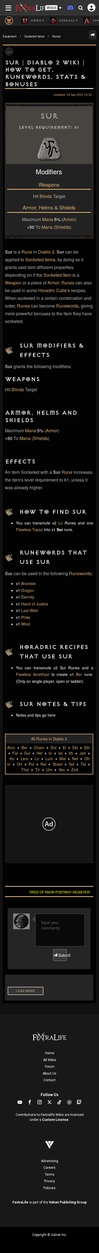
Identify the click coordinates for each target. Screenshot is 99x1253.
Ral (43, 764)
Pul (31, 764)
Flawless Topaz (29, 529)
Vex (62, 769)
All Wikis (49, 1060)
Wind (25, 624)
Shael (57, 764)
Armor (29, 207)
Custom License (55, 1120)
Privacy (49, 1181)
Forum (49, 1067)
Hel (39, 753)
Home (49, 1053)
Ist (60, 753)
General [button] (66, 21)
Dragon (27, 590)
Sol (71, 764)
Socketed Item (57, 275)
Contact (49, 1080)
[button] (53, 8)
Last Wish (29, 610)
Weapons (48, 184)
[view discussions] (92, 34)
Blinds (46, 196)
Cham (39, 747)
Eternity (27, 597)
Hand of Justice (34, 604)
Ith (71, 753)
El (64, 747)
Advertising (49, 1161)
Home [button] (35, 21)
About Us (49, 1073)
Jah (82, 753)
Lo (60, 523)
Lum (49, 758)
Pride (25, 617)
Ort (19, 764)
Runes (56, 36)
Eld (75, 747)
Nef (75, 758)
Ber (79, 674)
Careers (49, 1168)
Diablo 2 (46, 252)
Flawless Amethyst (33, 674)
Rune (26, 252)
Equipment (9, 36)
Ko (12, 758)
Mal (62, 758)
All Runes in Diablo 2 (49, 738)
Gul (27, 753)
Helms (46, 207)
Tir (37, 769)
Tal (83, 764)
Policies (49, 1188)
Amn (11, 747)
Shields (67, 207)
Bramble (28, 583)
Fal (15, 753)
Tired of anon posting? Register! (59, 892)
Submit (62, 955)
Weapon (13, 282)
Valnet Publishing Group (68, 1202)
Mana (47, 219)
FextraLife (20, 1202)
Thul (25, 769)
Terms (49, 1174)
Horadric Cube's (54, 290)
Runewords (67, 306)
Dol (53, 747)
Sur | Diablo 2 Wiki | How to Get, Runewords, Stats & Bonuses (45, 73)
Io (50, 753)
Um (49, 769)
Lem (24, 758)
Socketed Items (34, 36)
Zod (74, 769)
